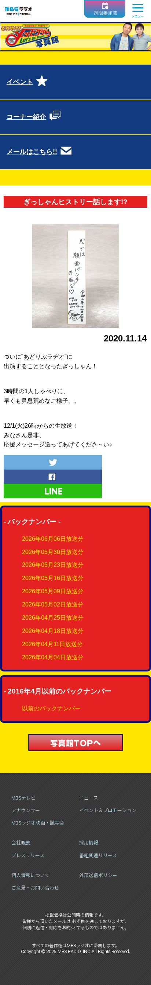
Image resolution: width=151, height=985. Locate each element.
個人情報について (30, 875)
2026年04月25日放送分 (53, 618)
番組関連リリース (98, 855)
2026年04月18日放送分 (53, 631)
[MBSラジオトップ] (18, 11)
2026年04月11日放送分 (52, 644)
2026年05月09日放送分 (53, 591)
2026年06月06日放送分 (53, 539)
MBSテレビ (23, 798)
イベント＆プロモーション (107, 810)
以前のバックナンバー (51, 708)
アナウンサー (25, 810)
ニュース (88, 798)
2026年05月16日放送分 (53, 578)
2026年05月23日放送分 (53, 565)
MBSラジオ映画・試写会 (37, 823)
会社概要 (20, 842)
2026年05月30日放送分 (53, 552)
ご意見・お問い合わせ (35, 888)
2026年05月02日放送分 (53, 604)
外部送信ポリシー (98, 875)
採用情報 (88, 842)
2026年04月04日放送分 (53, 657)
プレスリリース (27, 855)
